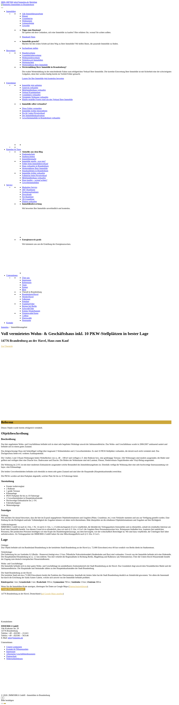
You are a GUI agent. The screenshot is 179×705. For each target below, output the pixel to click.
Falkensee (26, 299)
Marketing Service (29, 187)
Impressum (26, 280)
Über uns (26, 278)
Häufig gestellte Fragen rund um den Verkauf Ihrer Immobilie (47, 99)
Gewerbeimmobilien (30, 182)
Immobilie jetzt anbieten (32, 85)
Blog (24, 289)
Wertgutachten (28, 62)
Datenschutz (11, 656)
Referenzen (26, 282)
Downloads (27, 194)
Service (9, 185)
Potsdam (25, 301)
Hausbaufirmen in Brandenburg (35, 171)
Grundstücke (27, 18)
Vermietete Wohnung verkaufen (35, 97)
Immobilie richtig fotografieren (34, 111)
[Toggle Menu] (2, 7)
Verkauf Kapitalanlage (31, 92)
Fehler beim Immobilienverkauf (35, 164)
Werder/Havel (28, 297)
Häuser (25, 16)
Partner (25, 287)
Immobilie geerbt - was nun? (34, 161)
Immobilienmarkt (29, 159)
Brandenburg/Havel (30, 294)
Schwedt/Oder (28, 308)
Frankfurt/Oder (28, 304)
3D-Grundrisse (28, 199)
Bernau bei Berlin (29, 306)
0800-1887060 (7, 2)
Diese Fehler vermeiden (32, 108)
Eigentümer (11, 83)
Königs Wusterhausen (31, 311)
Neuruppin (26, 320)
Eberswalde (27, 318)
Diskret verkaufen (29, 201)
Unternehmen (12, 275)
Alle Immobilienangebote (32, 14)
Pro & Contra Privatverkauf (33, 113)
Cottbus (25, 316)
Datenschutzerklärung (78, 586)
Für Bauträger (28, 197)
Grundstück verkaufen (31, 95)
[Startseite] (17, 4)
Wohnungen (27, 21)
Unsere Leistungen (14, 647)
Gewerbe (26, 25)
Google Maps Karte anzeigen (13, 589)
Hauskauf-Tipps (28, 37)
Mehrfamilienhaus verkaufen (34, 90)
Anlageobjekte (28, 23)
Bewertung (10, 50)
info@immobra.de (21, 2)
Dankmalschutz (28, 154)
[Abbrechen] (2, 703)
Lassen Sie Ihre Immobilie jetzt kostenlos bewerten (43, 78)
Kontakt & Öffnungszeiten (17, 649)
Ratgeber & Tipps (13, 149)
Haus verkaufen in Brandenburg (35, 166)
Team (24, 285)
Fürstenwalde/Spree (30, 313)
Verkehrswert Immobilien (32, 60)
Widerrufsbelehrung (14, 659)
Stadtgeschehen (28, 156)
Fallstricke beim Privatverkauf (34, 175)
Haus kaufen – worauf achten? (34, 180)
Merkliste (33, 2)
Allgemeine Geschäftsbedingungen (20, 654)
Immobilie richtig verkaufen (33, 173)
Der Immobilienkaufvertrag (33, 115)
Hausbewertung (28, 53)
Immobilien (11, 11)
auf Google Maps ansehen (52, 594)
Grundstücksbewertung (31, 55)
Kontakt (9, 323)
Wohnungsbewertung (31, 58)
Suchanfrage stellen (30, 48)
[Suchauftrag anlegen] (5, 703)
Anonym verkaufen (30, 88)
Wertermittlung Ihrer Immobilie (35, 65)
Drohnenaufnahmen (30, 192)
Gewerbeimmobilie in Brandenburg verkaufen (41, 118)
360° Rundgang (28, 190)
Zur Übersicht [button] (7, 346)
